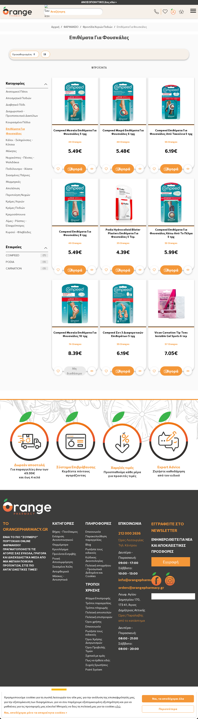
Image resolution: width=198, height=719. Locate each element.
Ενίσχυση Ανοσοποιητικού (62, 538)
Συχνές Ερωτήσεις (96, 664)
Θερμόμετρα (60, 544)
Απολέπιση (13, 188)
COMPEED (26, 255)
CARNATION (26, 268)
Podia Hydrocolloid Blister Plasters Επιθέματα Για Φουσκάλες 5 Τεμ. (123, 233)
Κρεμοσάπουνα (15, 214)
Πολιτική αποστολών (98, 612)
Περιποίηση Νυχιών (18, 194)
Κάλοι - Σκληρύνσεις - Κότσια (19, 142)
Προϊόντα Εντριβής (64, 553)
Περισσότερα (168, 709)
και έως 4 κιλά (29, 477)
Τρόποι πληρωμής (96, 607)
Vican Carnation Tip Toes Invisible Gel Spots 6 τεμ (171, 334)
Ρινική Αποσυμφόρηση (62, 560)
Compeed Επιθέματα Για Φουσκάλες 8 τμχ (75, 233)
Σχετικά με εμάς (95, 655)
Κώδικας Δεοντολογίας (94, 559)
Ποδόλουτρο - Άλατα (19, 168)
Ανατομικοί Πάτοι (17, 91)
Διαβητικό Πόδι (15, 104)
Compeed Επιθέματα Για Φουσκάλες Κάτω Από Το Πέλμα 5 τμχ (171, 233)
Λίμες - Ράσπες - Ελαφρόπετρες (16, 223)
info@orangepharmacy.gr (132, 580)
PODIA (26, 261)
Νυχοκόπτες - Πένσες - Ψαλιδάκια (20, 160)
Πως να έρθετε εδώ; (97, 660)
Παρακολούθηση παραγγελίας (96, 538)
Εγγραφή (171, 561)
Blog (88, 544)
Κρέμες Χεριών (15, 201)
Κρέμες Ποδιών (15, 207)
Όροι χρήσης (93, 621)
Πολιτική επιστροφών (98, 617)
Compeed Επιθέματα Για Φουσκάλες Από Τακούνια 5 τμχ (171, 132)
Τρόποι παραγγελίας (98, 603)
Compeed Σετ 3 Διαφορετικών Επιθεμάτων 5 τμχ (123, 334)
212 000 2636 (129, 533)
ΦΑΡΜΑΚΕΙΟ (71, 26)
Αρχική (55, 26)
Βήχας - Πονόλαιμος (65, 531)
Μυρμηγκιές (13, 181)
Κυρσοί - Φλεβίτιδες (18, 232)
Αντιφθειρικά (60, 571)
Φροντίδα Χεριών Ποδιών (98, 26)
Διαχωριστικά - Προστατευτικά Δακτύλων (22, 113)
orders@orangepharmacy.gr (132, 587)
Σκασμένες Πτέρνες (18, 175)
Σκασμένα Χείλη (62, 566)
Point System (93, 669)
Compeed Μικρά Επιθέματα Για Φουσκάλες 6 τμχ (123, 132)
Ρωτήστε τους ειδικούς (94, 551)
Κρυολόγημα (60, 549)
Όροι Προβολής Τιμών (95, 649)
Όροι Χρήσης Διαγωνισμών (93, 641)
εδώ (117, 706)
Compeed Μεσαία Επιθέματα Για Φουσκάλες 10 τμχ (74, 334)
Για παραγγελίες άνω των (29, 469)
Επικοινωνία (93, 531)
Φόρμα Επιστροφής (97, 598)
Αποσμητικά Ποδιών (18, 98)
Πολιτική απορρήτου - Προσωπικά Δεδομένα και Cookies (98, 571)
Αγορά (76, 168)
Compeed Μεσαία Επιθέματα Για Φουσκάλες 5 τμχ (74, 132)
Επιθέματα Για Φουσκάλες (15, 131)
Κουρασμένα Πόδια (18, 122)
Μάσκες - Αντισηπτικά (59, 577)
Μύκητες (11, 151)
